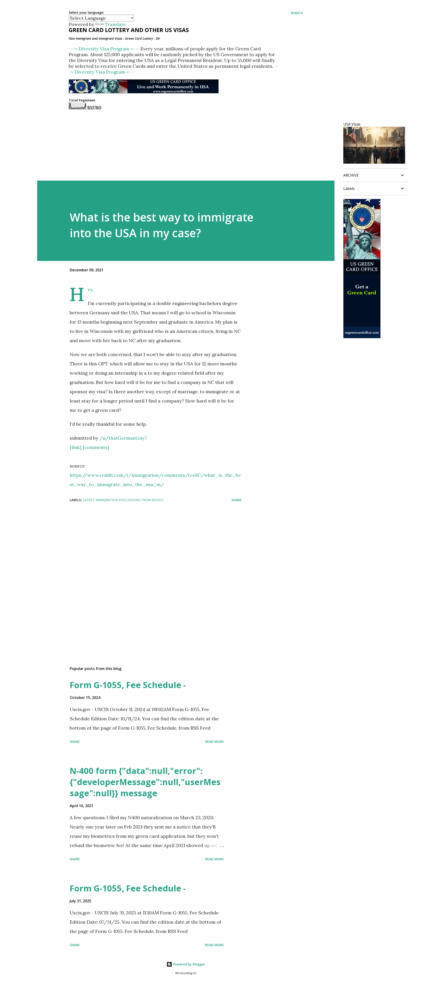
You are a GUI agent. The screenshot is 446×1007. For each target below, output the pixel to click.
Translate (115, 24)
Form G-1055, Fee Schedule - (128, 685)
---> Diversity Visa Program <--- (105, 49)
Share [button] (236, 500)
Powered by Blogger (188, 964)
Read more (214, 741)
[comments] (96, 447)
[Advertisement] (148, 543)
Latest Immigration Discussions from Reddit (123, 500)
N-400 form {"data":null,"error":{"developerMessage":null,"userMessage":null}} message (145, 782)
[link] (76, 447)
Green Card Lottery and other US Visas (129, 30)
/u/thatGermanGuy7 (123, 438)
